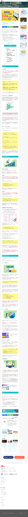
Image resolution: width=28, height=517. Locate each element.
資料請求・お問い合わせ (9, 457)
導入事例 (2, 502)
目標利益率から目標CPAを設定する (11, 56)
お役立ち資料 (2, 499)
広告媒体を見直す (9, 61)
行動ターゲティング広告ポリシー (13, 471)
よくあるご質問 (3, 505)
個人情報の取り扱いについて (4, 471)
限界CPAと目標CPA (9, 54)
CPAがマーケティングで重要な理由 (11, 50)
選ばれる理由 (2, 481)
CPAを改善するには (8, 57)
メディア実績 (2, 482)
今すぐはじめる (20, 457)
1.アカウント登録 (3, 489)
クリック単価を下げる (9, 58)
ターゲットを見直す (9, 59)
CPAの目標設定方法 (8, 53)
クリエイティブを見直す (10, 60)
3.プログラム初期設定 (3, 492)
